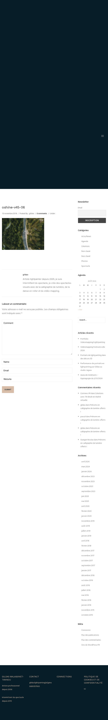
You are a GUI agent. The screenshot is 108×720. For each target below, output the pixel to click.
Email (80, 207)
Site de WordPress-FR (90, 645)
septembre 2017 (88, 565)
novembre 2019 (87, 521)
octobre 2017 (87, 560)
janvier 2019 (86, 536)
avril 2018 (85, 541)
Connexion (86, 630)
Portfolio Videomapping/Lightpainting (92, 340)
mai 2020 (85, 501)
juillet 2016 (85, 590)
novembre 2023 (88, 481)
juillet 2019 (85, 531)
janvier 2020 (86, 516)
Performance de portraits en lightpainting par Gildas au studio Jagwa (92, 367)
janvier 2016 (86, 605)
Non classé (85, 251)
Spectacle (85, 266)
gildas (82, 405)
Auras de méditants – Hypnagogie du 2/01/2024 (91, 376)
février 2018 (86, 545)
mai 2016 (85, 595)
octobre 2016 (87, 580)
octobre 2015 (87, 615)
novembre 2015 (87, 610)
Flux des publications (90, 635)
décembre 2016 (87, 575)
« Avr (80, 309)
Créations (85, 246)
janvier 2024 (86, 471)
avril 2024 (85, 461)
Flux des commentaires (91, 640)
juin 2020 (85, 496)
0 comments (42, 213)
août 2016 (85, 585)
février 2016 (86, 600)
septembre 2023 (88, 491)
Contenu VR (85, 393)
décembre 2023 (88, 476)
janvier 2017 (86, 570)
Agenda (84, 241)
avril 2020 (85, 506)
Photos (84, 261)
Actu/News (86, 236)
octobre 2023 (87, 486)
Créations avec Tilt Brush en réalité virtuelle (91, 397)
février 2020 (86, 511)
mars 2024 (85, 466)
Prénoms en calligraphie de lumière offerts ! (92, 408)
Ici (85, 689)
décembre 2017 (87, 550)
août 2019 (85, 526)
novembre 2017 (87, 555)
